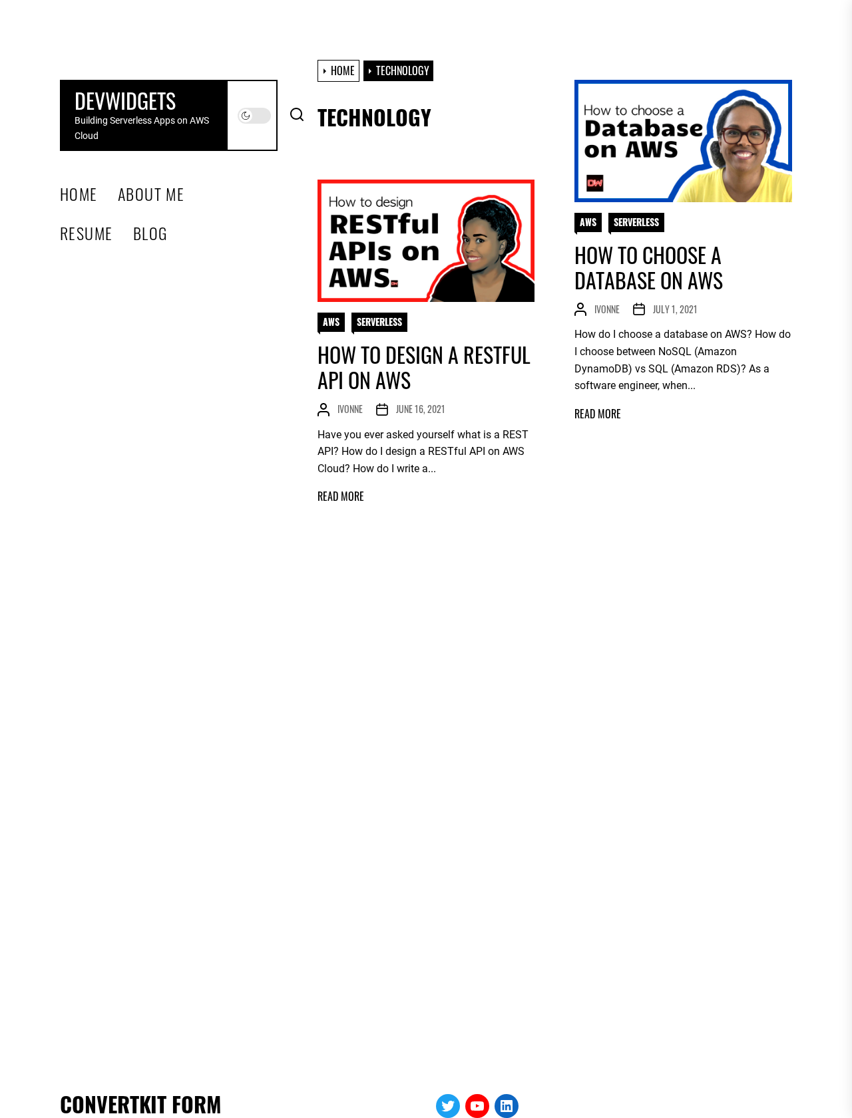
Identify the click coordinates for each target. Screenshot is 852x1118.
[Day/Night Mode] (254, 115)
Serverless (636, 222)
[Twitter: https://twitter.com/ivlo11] (448, 1106)
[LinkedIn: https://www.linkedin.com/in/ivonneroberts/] (507, 1106)
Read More (597, 414)
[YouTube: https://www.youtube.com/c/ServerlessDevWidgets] (477, 1106)
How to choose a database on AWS (648, 267)
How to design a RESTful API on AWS (424, 367)
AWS (588, 222)
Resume (86, 233)
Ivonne (607, 309)
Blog (150, 233)
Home (79, 194)
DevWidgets (125, 100)
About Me (151, 194)
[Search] (297, 115)
